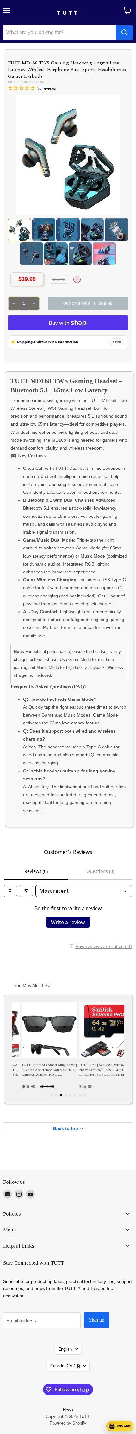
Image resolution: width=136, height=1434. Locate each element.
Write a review (68, 922)
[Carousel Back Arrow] (23, 1046)
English (65, 1349)
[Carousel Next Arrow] (112, 1046)
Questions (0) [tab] (100, 871)
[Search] (124, 32)
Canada (65, 1366)
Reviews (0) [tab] (36, 871)
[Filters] (26, 891)
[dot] (51, 1095)
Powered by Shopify (68, 1423)
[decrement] (13, 303)
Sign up (96, 1319)
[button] (22, 88)
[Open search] (10, 891)
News (68, 1409)
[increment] (34, 303)
